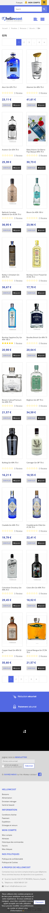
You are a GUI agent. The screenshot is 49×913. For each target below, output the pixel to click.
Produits (14, 28)
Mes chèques (7, 849)
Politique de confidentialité (12, 859)
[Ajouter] (12, 70)
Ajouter (17, 105)
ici (23, 910)
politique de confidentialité (13, 767)
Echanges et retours (9, 825)
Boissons (23, 28)
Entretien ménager (9, 801)
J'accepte (39, 902)
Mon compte (34, 2)
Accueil (5, 28)
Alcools (32, 28)
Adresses (5, 838)
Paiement (5, 818)
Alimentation (7, 798)
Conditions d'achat (9, 815)
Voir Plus (6, 105)
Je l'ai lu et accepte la (13, 766)
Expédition (6, 822)
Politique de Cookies (10, 862)
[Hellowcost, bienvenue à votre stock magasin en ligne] (15, 19)
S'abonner (29, 766)
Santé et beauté (8, 805)
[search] (44, 9)
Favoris (5, 846)
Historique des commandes (12, 842)
